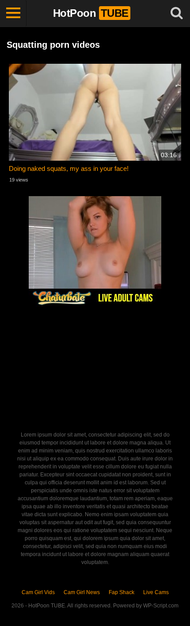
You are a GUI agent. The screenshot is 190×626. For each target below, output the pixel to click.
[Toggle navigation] (13, 13)
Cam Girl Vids (38, 592)
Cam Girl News (82, 592)
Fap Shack (121, 592)
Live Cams (156, 592)
